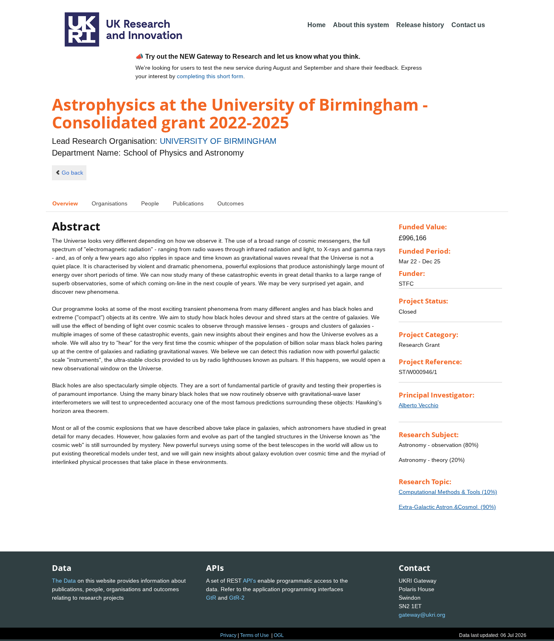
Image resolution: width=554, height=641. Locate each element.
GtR (211, 597)
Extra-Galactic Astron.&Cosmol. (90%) (447, 507)
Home (316, 24)
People (150, 203)
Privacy (228, 635)
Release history (420, 24)
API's (249, 580)
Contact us (468, 24)
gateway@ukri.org (422, 614)
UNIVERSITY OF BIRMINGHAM (218, 141)
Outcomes (230, 203)
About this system (361, 24)
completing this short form (210, 76)
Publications (188, 203)
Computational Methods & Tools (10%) (448, 492)
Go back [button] (72, 172)
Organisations (109, 203)
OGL (279, 635)
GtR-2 (237, 597)
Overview (65, 203)
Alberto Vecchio (418, 405)
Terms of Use (254, 635)
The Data (64, 580)
